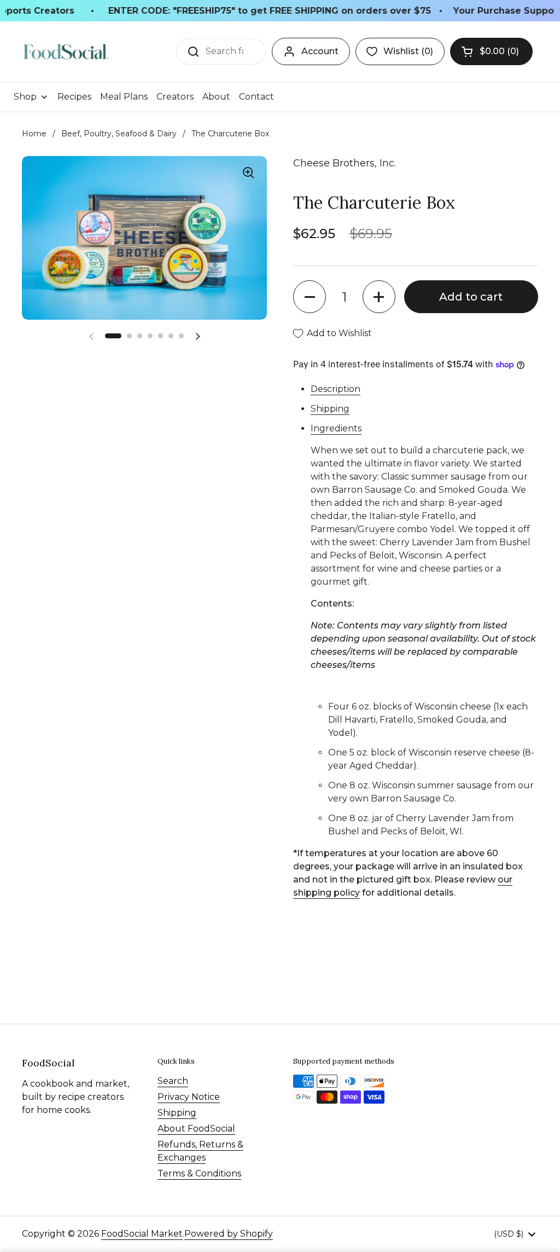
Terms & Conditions (199, 1173)
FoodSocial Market (142, 1233)
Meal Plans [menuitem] (124, 96)
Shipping (330, 408)
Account (320, 51)
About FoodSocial (196, 1128)
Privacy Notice (189, 1097)
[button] (491, 51)
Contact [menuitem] (256, 96)
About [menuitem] (216, 96)
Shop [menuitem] (25, 96)
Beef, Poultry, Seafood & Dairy (119, 134)
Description (335, 389)
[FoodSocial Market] (66, 52)
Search (173, 1081)
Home (34, 134)
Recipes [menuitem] (74, 96)
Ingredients (336, 428)
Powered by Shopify (228, 1233)
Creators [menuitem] (175, 96)
